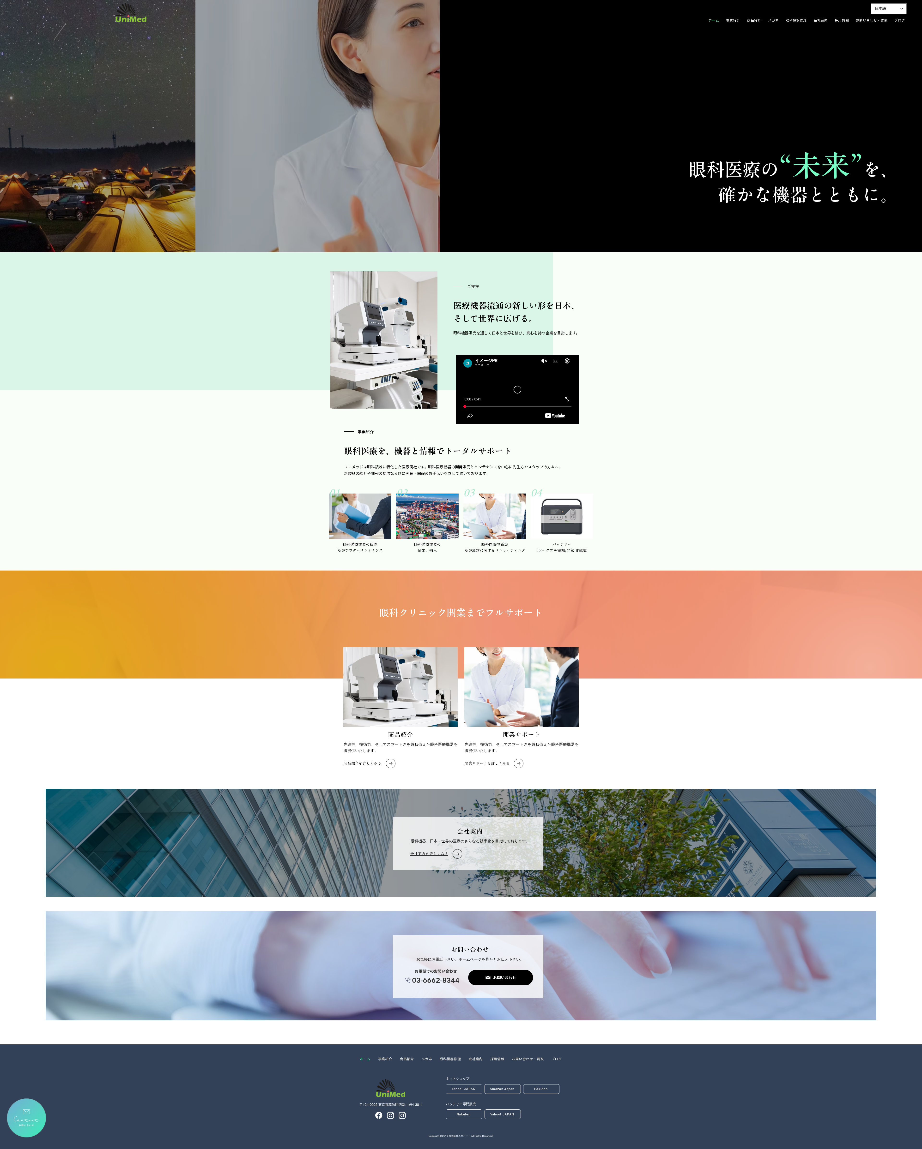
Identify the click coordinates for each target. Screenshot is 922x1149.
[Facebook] (378, 1115)
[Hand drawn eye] (26, 1117)
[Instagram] (390, 1115)
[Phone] (408, 980)
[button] (841, 20)
